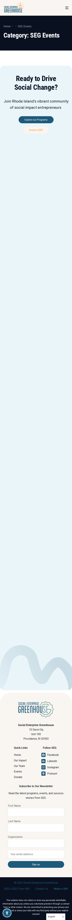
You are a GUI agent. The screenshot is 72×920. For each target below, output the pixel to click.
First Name (14, 805)
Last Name (14, 821)
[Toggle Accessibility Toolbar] (7, 912)
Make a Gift (61, 888)
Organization (15, 836)
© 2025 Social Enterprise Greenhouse (36, 882)
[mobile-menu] (63, 7)
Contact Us (41, 888)
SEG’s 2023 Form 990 (16, 888)
